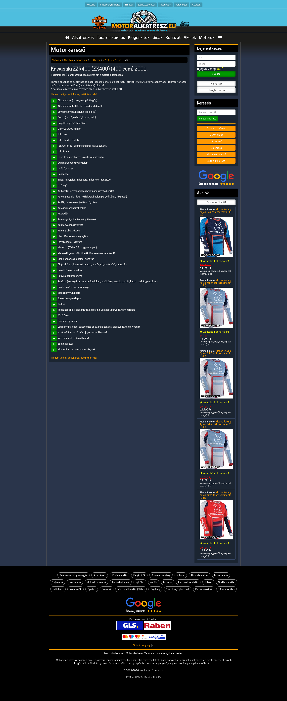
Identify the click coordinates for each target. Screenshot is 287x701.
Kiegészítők (139, 37)
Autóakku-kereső (121, 582)
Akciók (190, 37)
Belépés (216, 74)
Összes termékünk (216, 128)
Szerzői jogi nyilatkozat (177, 589)
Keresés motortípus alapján (73, 575)
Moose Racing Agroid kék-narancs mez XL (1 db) (216, 212)
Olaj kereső (216, 148)
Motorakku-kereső (96, 582)
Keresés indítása (207, 118)
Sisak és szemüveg (161, 575)
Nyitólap (91, 4)
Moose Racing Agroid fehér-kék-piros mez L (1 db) (215, 353)
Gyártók (196, 4)
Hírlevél (129, 4)
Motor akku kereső (216, 154)
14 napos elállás (226, 589)
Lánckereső (216, 141)
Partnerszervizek (203, 589)
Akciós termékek (199, 575)
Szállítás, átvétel (146, 4)
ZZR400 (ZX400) (112, 60)
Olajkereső (57, 582)
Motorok (207, 37)
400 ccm (95, 60)
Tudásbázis (165, 4)
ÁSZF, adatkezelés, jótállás (130, 589)
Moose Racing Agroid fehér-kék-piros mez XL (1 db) (216, 424)
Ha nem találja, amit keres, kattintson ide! (74, 94)
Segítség (155, 589)
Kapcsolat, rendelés (110, 4)
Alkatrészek (83, 37)
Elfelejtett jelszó (216, 90)
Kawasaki (81, 60)
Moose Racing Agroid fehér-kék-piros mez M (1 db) (215, 283)
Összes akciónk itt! (216, 202)
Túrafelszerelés (111, 37)
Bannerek (106, 589)
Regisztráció (216, 83)
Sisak (158, 37)
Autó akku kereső (216, 161)
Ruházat (173, 37)
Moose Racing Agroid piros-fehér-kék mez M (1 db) (215, 495)
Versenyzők (181, 4)
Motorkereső (216, 135)
